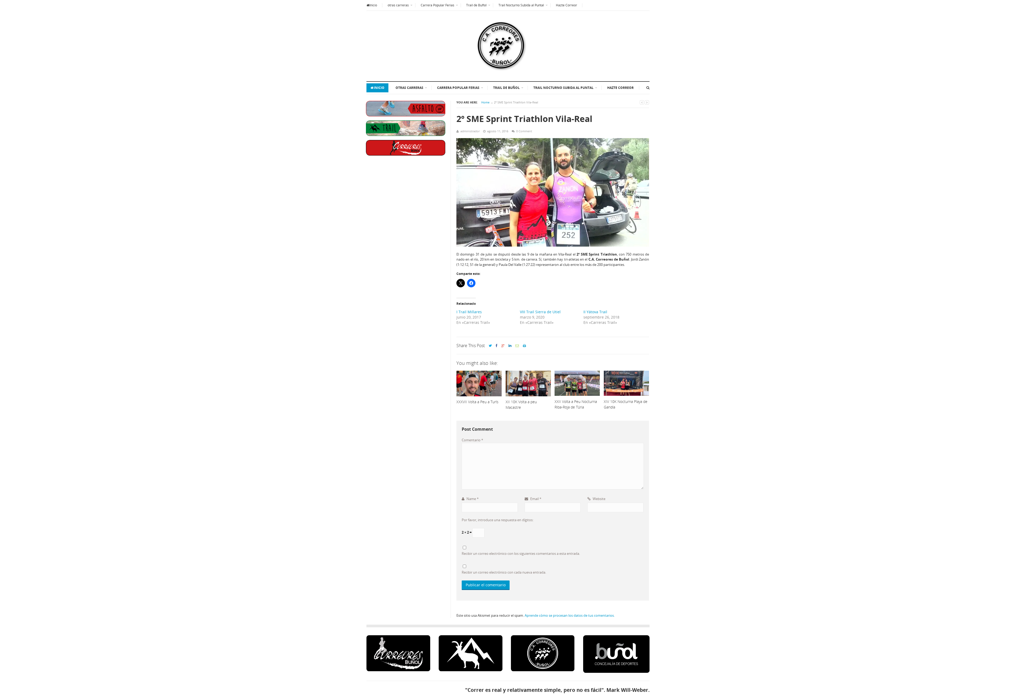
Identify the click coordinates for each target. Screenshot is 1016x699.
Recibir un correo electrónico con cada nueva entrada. (504, 572)
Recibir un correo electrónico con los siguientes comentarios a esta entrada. (521, 553)
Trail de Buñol (476, 5)
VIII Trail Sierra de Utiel (540, 311)
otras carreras (398, 5)
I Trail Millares (469, 311)
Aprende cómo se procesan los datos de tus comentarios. (570, 615)
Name (472, 498)
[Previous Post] (642, 102)
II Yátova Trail (595, 311)
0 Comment (524, 131)
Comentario (472, 440)
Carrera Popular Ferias (437, 5)
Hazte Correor (566, 5)
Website (598, 498)
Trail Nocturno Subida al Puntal (521, 5)
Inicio (373, 5)
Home (485, 102)
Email (535, 498)
